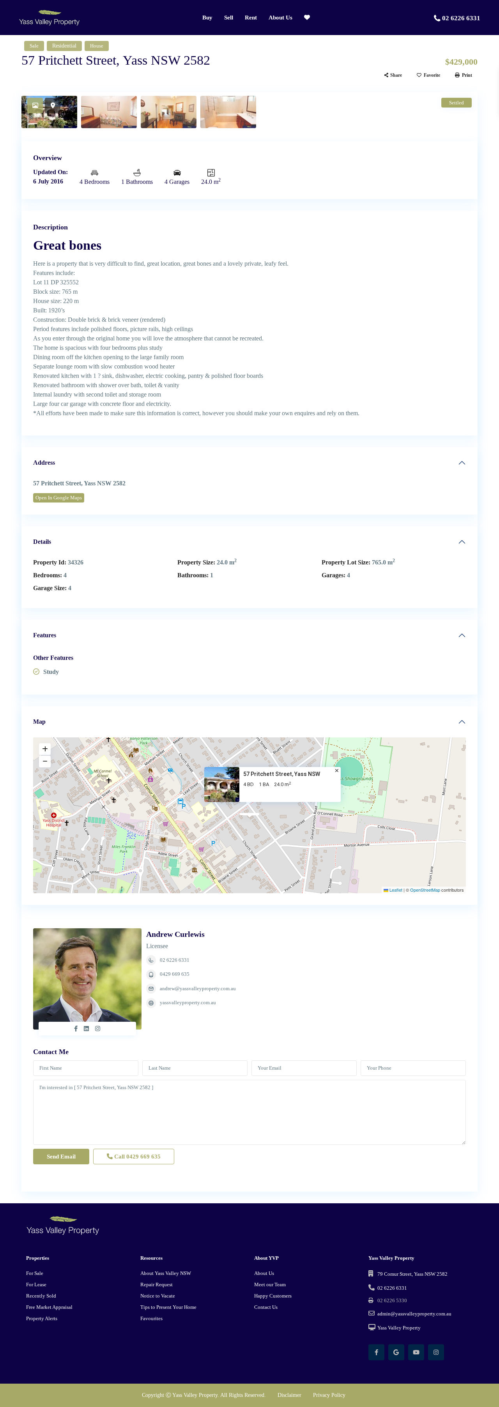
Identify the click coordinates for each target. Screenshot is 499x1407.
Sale (34, 46)
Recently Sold (41, 1296)
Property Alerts (41, 1318)
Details (42, 541)
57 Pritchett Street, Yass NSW (281, 774)
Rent (251, 17)
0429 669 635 (174, 974)
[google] (396, 1352)
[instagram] (436, 1352)
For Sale (34, 1273)
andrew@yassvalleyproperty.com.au (198, 988)
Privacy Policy (329, 1395)
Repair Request (156, 1284)
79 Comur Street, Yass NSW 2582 (412, 1274)
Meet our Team (270, 1284)
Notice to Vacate (157, 1296)
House (96, 46)
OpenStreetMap (425, 890)
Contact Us (266, 1307)
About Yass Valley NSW (165, 1273)
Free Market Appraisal (49, 1307)
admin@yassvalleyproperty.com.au (414, 1314)
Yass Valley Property (399, 1328)
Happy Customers (273, 1296)
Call (137, 1156)
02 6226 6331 (461, 18)
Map (39, 721)
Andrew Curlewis (175, 934)
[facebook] (376, 1352)
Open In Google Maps (58, 498)
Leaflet (395, 890)
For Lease (36, 1284)
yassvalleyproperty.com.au (188, 1002)
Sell (228, 17)
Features (44, 635)
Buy (207, 17)
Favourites (151, 1318)
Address (44, 462)
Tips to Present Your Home (168, 1307)
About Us (280, 17)
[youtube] (416, 1352)
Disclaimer (289, 1395)
